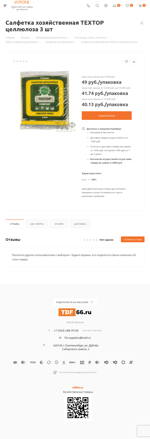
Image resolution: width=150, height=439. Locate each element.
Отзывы (14, 223)
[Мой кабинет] (106, 6)
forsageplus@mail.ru (78, 337)
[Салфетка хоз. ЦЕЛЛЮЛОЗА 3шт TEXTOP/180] (44, 100)
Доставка (80, 223)
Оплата (59, 223)
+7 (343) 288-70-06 (66, 330)
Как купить (37, 223)
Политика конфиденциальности (78, 372)
